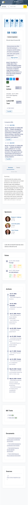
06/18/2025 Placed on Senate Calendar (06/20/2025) (13, 450)
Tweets (18, 167)
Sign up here (14, 57)
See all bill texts (18, 102)
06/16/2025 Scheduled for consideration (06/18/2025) (14, 444)
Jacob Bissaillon (15, 223)
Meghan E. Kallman (16, 217)
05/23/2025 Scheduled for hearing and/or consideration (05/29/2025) (14, 439)
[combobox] (5, 6)
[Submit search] (25, 6)
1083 (11, 415)
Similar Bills (14, 171)
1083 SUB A (11, 108)
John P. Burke (14, 230)
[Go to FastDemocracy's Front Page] (2, 2)
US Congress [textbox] (5, 6)
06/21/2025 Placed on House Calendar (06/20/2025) (13, 454)
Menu (17, 1)
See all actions (17, 88)
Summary (10, 167)
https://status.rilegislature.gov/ (13, 478)
